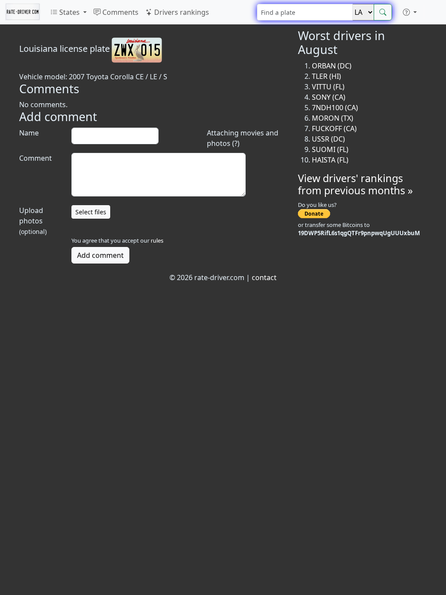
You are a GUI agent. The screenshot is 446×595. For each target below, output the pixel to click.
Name (29, 133)
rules (157, 240)
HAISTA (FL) (330, 160)
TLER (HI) (326, 76)
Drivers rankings (180, 12)
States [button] (69, 12)
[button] (409, 12)
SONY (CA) (328, 97)
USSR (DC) (328, 139)
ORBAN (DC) (331, 66)
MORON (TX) (332, 118)
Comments (120, 12)
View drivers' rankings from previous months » (355, 184)
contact (264, 277)
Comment (35, 158)
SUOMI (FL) (330, 149)
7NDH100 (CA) (335, 107)
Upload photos (33, 221)
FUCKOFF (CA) (334, 128)
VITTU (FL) (328, 86)
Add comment (100, 255)
